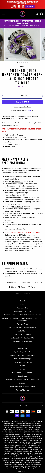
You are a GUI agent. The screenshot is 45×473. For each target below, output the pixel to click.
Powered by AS (22, 471)
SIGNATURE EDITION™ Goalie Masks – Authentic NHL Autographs (22, 319)
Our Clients (22, 376)
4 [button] (23, 62)
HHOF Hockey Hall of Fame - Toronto (22, 386)
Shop (22, 304)
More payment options (22, 107)
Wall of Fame (22, 331)
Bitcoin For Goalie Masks (22, 341)
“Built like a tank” (16, 202)
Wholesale (22, 383)
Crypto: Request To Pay (23, 352)
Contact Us (22, 348)
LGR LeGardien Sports (22, 334)
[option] (22, 23)
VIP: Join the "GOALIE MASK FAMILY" (22, 327)
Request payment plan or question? (22, 282)
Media (22, 366)
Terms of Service (22, 390)
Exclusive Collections (22, 311)
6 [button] (27, 62)
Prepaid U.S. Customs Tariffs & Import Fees (22, 379)
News (22, 369)
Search (22, 301)
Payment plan (10, 139)
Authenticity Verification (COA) (22, 338)
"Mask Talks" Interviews (22, 362)
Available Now (22, 308)
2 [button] (20, 62)
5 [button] (25, 62)
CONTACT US (22, 405)
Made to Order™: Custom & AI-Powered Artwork (22, 315)
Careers (22, 345)
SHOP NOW (29, 6)
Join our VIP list (22, 294)
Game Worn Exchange (22, 359)
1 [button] (17, 62)
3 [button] (21, 62)
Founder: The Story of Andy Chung (22, 355)
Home (22, 66)
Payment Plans (22, 324)
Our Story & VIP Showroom (22, 373)
